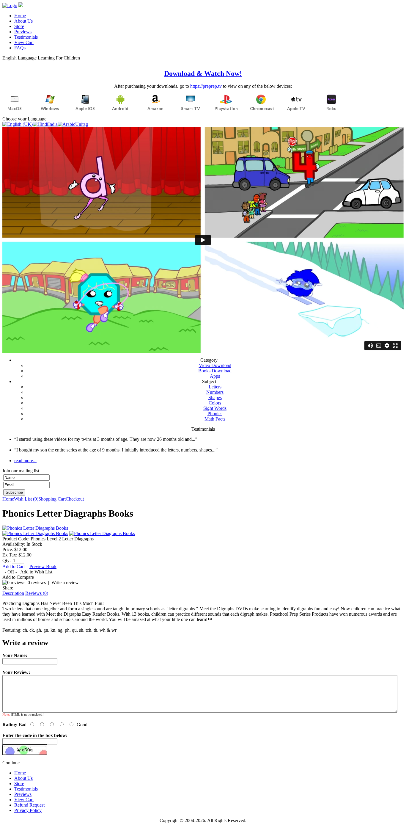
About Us (23, 20)
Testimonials (26, 37)
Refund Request (29, 804)
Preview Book (42, 566)
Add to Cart (14, 566)
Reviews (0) (36, 593)
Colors (215, 402)
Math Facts (214, 418)
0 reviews (37, 582)
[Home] (9, 5)
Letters (215, 386)
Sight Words (214, 408)
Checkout (75, 498)
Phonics (214, 413)
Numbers (215, 392)
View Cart (24, 42)
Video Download (215, 365)
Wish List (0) (26, 498)
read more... (25, 460)
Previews (23, 31)
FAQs (20, 47)
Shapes (215, 397)
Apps (215, 376)
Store (19, 26)
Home (20, 15)
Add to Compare (18, 577)
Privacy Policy (28, 810)
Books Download (215, 370)
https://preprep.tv (206, 86)
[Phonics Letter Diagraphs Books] (35, 528)
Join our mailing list (20, 470)
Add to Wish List (36, 571)
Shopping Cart (52, 498)
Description (13, 593)
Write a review (65, 582)
